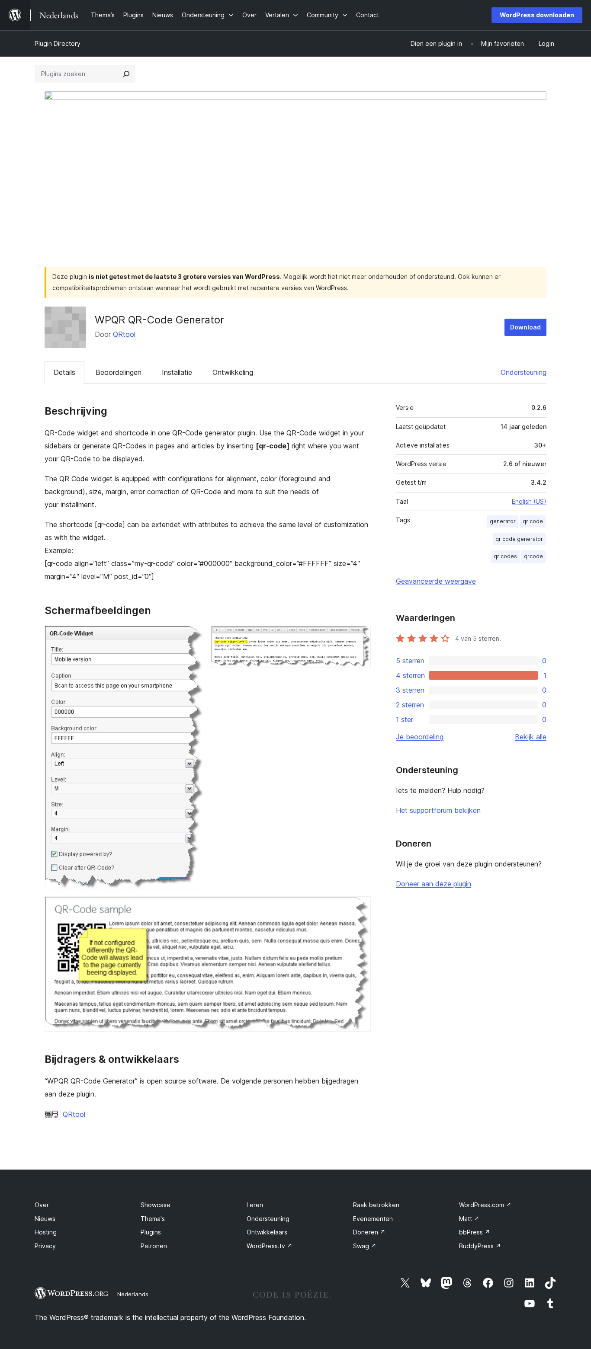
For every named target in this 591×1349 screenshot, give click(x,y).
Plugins (151, 1232)
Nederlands (132, 1294)
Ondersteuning (523, 372)
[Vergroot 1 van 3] (192, 637)
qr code (533, 521)
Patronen (154, 1246)
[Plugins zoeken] (126, 74)
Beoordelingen (118, 372)
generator (503, 521)
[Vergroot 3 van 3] (359, 908)
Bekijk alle (530, 736)
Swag (364, 1246)
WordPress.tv (269, 1246)
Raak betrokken (376, 1204)
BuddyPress (480, 1246)
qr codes (505, 556)
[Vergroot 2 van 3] (359, 637)
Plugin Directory (57, 43)
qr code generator (519, 539)
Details (64, 372)
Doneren (369, 1232)
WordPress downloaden (537, 15)
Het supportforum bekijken (438, 810)
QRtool (124, 334)
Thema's (153, 1218)
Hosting (46, 1232)
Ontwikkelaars (267, 1232)
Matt (469, 1218)
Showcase (155, 1204)
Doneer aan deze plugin (433, 883)
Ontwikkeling (232, 372)
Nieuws (45, 1218)
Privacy (45, 1246)
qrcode (533, 556)
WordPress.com (485, 1204)
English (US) (529, 501)
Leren (255, 1204)
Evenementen (373, 1218)
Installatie (177, 372)
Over (42, 1204)
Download (525, 327)
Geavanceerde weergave (436, 581)
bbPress (474, 1232)
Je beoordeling (419, 736)
